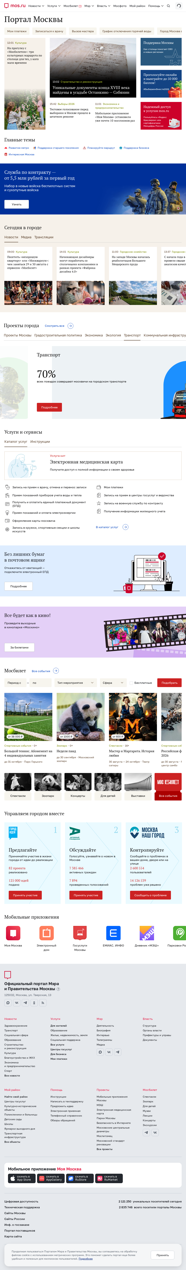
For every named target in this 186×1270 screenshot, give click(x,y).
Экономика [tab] (94, 335)
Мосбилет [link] (71, 6)
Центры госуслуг (61, 1049)
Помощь (56, 1090)
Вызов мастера (83, 31)
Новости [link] (34, 6)
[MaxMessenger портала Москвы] (8, 1002)
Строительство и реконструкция (15, 1046)
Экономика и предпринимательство (19, 1064)
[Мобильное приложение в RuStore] (80, 1178)
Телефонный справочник (66, 1115)
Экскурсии (150, 1125)
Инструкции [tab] (40, 441)
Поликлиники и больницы (20, 1114)
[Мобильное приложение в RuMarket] (109, 1178)
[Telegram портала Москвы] (25, 1002)
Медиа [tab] (26, 237)
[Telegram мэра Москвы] (117, 1052)
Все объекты (12, 1141)
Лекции (147, 1115)
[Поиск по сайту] (168, 6)
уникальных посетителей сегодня (150, 1201)
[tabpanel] (95, 276)
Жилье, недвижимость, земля (69, 1035)
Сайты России (14, 1219)
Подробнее (16, 407)
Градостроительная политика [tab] (58, 335)
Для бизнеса (58, 1054)
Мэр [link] (87, 6)
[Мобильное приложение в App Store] (22, 1178)
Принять (163, 1255)
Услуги (55, 1019)
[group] (93, 382)
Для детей (149, 1106)
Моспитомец (104, 1135)
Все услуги (57, 1044)
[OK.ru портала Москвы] (34, 1002)
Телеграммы (104, 1039)
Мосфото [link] (120, 6)
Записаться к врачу (49, 31)
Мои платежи (17, 31)
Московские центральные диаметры (113, 1129)
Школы (8, 1123)
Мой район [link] (137, 6)
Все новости (12, 1075)
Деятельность (105, 1025)
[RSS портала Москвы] (42, 1002)
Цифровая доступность (21, 1201)
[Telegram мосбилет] (146, 1132)
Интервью (103, 1035)
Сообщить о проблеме (150, 895)
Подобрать (169, 683)
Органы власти (152, 1030)
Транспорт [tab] (132, 335)
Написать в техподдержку (66, 1101)
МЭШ (100, 1105)
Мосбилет (150, 1090)
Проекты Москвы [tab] (17, 335)
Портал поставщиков (19, 1230)
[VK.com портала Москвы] (16, 1002)
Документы (150, 1039)
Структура (149, 1025)
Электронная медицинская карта (114, 1111)
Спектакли (149, 1096)
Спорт (8, 1070)
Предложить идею (61, 1106)
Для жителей (58, 1025)
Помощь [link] (154, 6)
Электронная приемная (65, 1110)
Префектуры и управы (157, 1035)
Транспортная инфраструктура (15, 1135)
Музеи (147, 1110)
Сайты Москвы (15, 1213)
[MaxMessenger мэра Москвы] (100, 1052)
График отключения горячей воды (126, 31)
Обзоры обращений (62, 1120)
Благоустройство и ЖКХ (19, 1057)
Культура (10, 1052)
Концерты (149, 1120)
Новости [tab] (11, 237)
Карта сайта (13, 1236)
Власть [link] (102, 6)
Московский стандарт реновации (111, 1142)
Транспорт (11, 1030)
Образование (12, 1039)
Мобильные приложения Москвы (112, 1098)
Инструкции (58, 1096)
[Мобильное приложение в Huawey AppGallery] (51, 1178)
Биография (103, 1030)
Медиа (101, 1044)
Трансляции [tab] (43, 237)
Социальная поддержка (65, 1039)
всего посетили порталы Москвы (150, 1207)
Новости (10, 1019)
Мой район (12, 1090)
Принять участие (25, 895)
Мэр (100, 1019)
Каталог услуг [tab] (15, 441)
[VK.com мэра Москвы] (109, 1052)
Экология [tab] (113, 335)
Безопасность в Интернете (114, 1122)
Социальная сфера (16, 1035)
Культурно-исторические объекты (20, 1108)
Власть (148, 1019)
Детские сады (13, 1119)
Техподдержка (22, 1207)
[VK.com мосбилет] (155, 1132)
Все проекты (104, 1149)
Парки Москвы (106, 1118)
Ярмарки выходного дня (19, 1128)
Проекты (103, 1090)
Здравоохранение (15, 1025)
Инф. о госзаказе (16, 1224)
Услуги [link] (52, 6)
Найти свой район (16, 1096)
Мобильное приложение (44, 1168)
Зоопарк (148, 1101)
